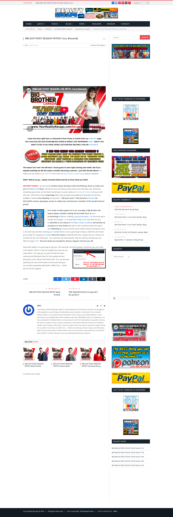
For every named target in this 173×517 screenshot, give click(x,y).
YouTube (74, 222)
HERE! (36, 241)
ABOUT (40, 24)
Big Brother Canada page (74, 173)
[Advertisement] (64, 66)
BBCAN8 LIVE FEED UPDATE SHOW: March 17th (128, 452)
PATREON (111, 24)
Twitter (87, 192)
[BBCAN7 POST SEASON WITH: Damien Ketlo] (64, 354)
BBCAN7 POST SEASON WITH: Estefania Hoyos (91, 365)
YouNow (79, 192)
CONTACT (125, 24)
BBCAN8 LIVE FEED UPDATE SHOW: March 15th (128, 457)
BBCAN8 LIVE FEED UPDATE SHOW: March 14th (128, 461)
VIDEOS (54, 24)
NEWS (81, 24)
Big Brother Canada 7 (98, 45)
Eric (26, 45)
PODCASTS (96, 24)
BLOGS (68, 24)
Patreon (91, 198)
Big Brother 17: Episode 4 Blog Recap (129, 240)
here (94, 213)
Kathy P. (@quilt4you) (123, 207)
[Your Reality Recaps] (86, 13)
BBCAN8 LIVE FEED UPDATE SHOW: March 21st (54, 3)
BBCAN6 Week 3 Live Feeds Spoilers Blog (130, 217)
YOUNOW (93, 145)
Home (28, 24)
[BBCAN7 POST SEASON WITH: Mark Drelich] (36, 354)
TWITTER (48, 173)
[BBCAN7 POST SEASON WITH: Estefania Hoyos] (93, 354)
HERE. (90, 141)
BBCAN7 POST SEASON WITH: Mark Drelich (34, 365)
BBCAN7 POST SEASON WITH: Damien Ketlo (62, 365)
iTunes (81, 222)
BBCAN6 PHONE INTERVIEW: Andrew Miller (131, 232)
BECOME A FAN (33, 189)
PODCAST (93, 138)
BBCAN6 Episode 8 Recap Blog (126, 209)
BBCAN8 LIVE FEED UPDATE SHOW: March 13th (128, 465)
